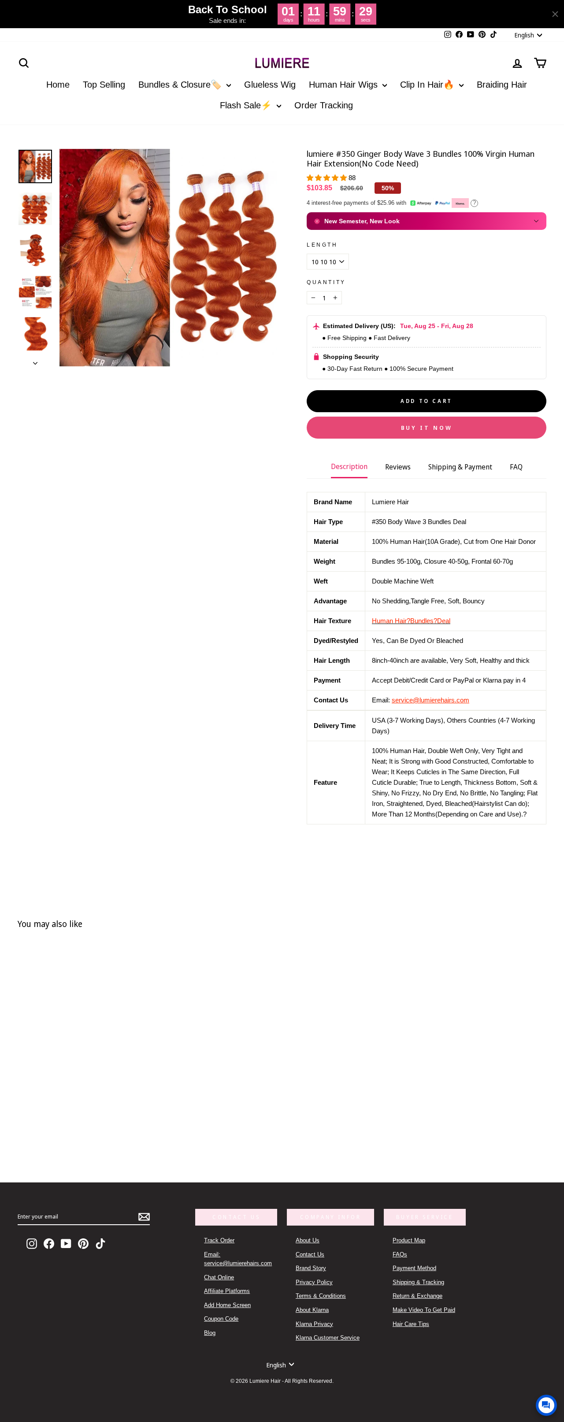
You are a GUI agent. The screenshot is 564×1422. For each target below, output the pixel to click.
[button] (328, 177)
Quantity (326, 282)
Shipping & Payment (460, 467)
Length (322, 245)
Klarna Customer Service (328, 1337)
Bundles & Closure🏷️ (181, 84)
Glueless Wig (270, 84)
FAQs (400, 1254)
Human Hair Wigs (344, 84)
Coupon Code (221, 1318)
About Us (307, 1240)
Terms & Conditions (321, 1296)
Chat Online (219, 1277)
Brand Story (311, 1268)
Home (58, 84)
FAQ (516, 467)
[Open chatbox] (546, 1405)
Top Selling (104, 84)
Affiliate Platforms (227, 1291)
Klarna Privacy (314, 1324)
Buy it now (427, 428)
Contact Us (310, 1254)
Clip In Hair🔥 (428, 84)
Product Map (409, 1240)
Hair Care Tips (411, 1324)
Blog (209, 1333)
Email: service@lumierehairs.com (238, 1259)
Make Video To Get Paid (424, 1310)
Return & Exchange (417, 1296)
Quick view (131, 1121)
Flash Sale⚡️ (247, 105)
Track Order (219, 1240)
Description (349, 466)
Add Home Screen (227, 1305)
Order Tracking (323, 105)
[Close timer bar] (555, 14)
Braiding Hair (502, 84)
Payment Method (414, 1268)
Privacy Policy (314, 1282)
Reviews (398, 467)
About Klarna (312, 1310)
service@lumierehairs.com (430, 700)
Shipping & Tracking (418, 1282)
